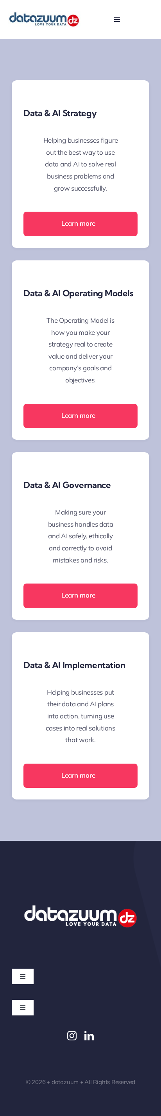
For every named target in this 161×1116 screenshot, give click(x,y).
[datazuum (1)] (44, 14)
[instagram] (72, 1035)
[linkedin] (89, 1035)
